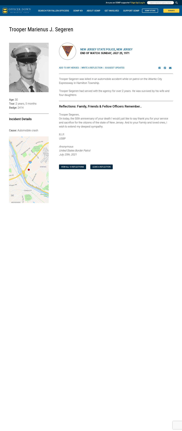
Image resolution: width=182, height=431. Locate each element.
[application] (29, 169)
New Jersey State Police (97, 49)
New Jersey (124, 49)
